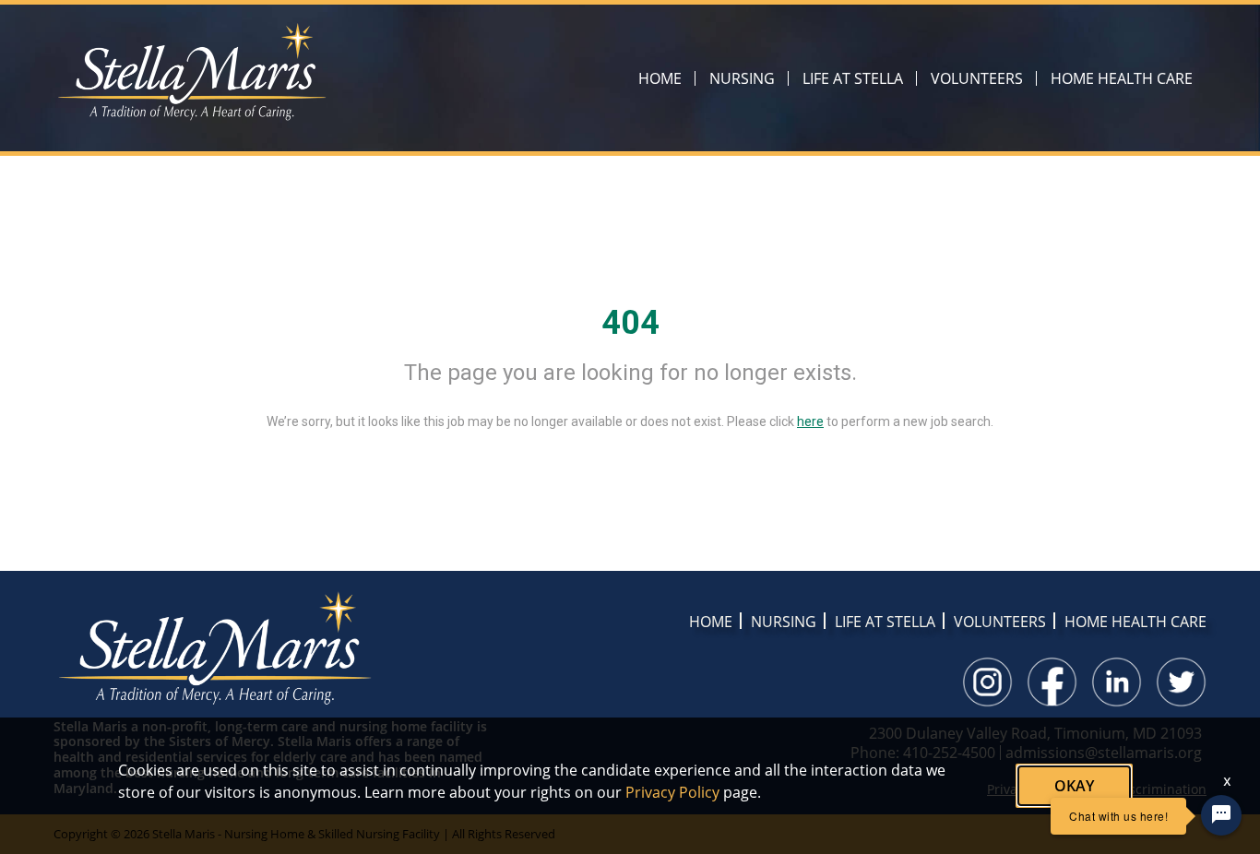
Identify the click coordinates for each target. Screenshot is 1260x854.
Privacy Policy (672, 792)
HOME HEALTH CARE (1122, 78)
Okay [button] (1074, 786)
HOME (660, 78)
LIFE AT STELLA (852, 78)
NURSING (742, 78)
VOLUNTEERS (977, 78)
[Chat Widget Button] (1221, 815)
